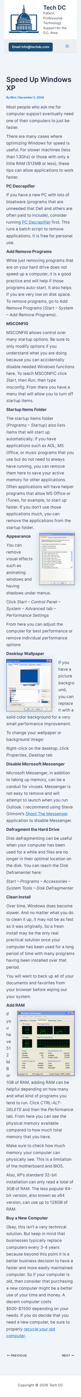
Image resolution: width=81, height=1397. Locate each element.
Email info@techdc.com (30, 47)
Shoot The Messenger (46, 813)
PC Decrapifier (36, 222)
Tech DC (54, 7)
